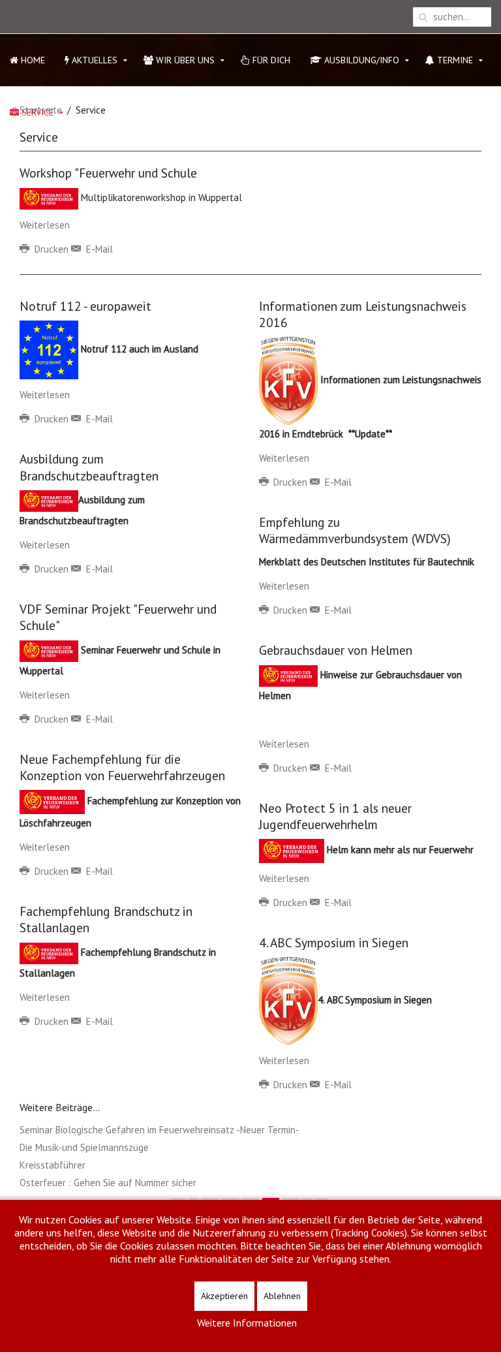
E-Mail (98, 249)
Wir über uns (184, 60)
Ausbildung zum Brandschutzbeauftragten (89, 466)
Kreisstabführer (52, 1165)
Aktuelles (93, 60)
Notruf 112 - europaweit (85, 306)
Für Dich (270, 60)
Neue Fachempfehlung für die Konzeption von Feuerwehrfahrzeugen (122, 767)
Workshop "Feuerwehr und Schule (108, 173)
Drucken (51, 249)
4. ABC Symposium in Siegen (333, 942)
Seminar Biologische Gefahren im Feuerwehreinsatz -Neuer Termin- (159, 1130)
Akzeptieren (224, 1296)
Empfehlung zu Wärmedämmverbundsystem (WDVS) (355, 530)
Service (36, 112)
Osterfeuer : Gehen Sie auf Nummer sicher (108, 1182)
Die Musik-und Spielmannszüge (84, 1147)
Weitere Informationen (247, 1322)
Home (31, 60)
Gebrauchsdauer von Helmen (335, 650)
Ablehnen (282, 1296)
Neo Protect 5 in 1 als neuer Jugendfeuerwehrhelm (335, 816)
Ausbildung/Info (360, 60)
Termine (453, 60)
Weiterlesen (45, 225)
